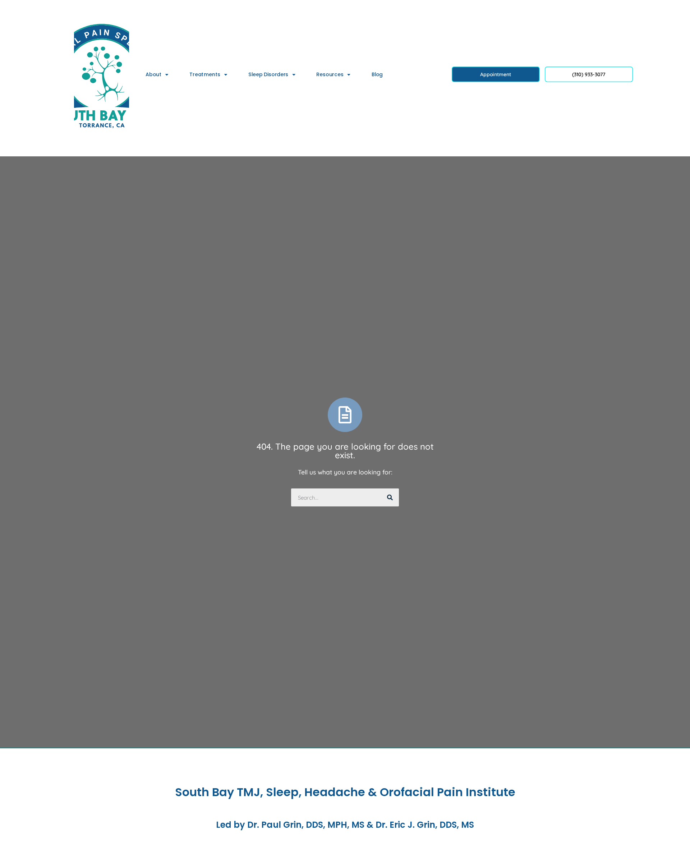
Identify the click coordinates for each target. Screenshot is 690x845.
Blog (377, 74)
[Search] (390, 497)
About (153, 74)
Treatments (204, 74)
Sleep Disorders (268, 74)
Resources (329, 74)
